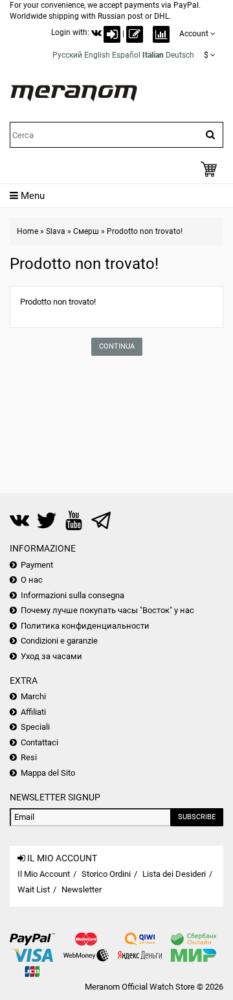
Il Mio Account (43, 874)
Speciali (35, 727)
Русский (67, 55)
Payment (37, 565)
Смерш (86, 231)
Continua (117, 346)
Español (126, 55)
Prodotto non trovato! (145, 231)
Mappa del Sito (48, 773)
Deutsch (180, 55)
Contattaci (39, 742)
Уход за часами (51, 656)
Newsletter (81, 889)
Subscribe (197, 817)
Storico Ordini (106, 874)
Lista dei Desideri (174, 874)
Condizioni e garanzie (59, 640)
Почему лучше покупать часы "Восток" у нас (107, 610)
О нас (32, 580)
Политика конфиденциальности (85, 626)
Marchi (33, 696)
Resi (29, 757)
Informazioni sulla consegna (72, 595)
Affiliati (33, 712)
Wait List (33, 889)
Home (27, 231)
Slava (55, 231)
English (97, 55)
